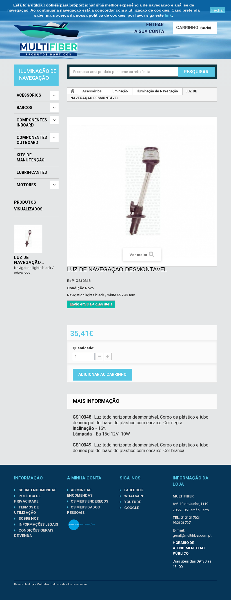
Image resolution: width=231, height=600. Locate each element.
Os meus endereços (89, 501)
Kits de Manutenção (31, 157)
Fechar (217, 10)
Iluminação (119, 91)
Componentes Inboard (32, 122)
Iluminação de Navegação (157, 91)
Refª (71, 281)
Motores (26, 185)
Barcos (24, 107)
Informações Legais (38, 524)
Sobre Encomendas (37, 490)
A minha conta (84, 478)
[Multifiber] (48, 39)
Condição (75, 288)
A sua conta (149, 31)
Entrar (155, 24)
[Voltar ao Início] (72, 91)
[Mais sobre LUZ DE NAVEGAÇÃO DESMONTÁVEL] (28, 239)
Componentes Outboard (32, 140)
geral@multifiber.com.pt (192, 535)
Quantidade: (83, 348)
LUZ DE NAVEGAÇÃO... (29, 260)
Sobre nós (28, 518)
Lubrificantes (32, 172)
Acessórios (29, 95)
